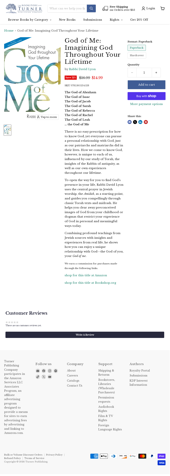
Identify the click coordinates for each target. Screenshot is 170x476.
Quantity (134, 64)
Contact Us (74, 385)
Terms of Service (34, 458)
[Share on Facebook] (130, 122)
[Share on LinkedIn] (140, 122)
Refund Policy (12, 458)
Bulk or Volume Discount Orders (23, 454)
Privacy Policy (54, 454)
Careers (72, 375)
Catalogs (73, 380)
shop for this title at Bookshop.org (90, 283)
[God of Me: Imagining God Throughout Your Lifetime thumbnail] (7, 130)
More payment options (146, 104)
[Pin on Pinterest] (146, 122)
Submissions (138, 375)
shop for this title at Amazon (86, 275)
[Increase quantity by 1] (156, 72)
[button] (84, 335)
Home (9, 30)
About (71, 370)
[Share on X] (135, 122)
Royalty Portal (140, 370)
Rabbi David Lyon (82, 69)
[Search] (91, 8)
